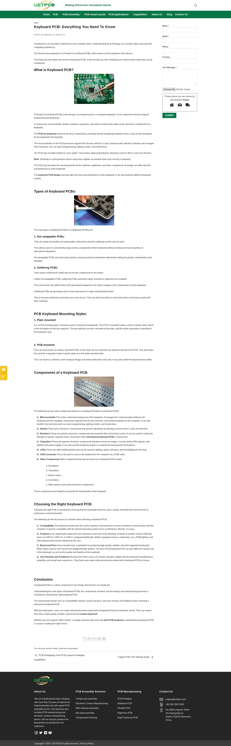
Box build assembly (85, 713)
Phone (165, 47)
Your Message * (169, 67)
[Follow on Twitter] (40, 733)
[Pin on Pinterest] (99, 639)
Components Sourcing (86, 717)
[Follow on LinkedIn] (45, 733)
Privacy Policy (87, 743)
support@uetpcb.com (175, 699)
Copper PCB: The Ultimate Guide (134, 657)
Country (166, 57)
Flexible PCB (124, 708)
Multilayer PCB (125, 703)
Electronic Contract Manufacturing (92, 703)
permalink (74, 648)
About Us (156, 14)
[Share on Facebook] (84, 639)
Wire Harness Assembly (87, 708)
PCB (55, 14)
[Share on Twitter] (89, 639)
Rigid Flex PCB (125, 713)
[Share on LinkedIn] (104, 639)
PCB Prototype (125, 699)
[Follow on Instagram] (36, 733)
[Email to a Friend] (94, 639)
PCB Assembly (71, 14)
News (36, 23)
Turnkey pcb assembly (86, 699)
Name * (165, 26)
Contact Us (181, 14)
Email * (165, 36)
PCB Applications (118, 14)
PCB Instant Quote (94, 14)
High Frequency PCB (128, 717)
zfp (63, 35)
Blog (169, 14)
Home (46, 14)
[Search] (195, 5)
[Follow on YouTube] (50, 733)
